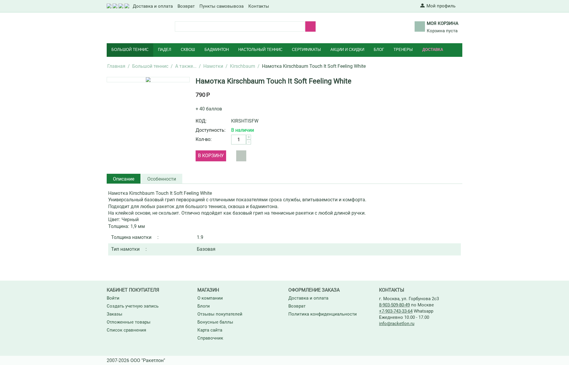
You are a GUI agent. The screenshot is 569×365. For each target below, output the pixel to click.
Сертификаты (306, 49)
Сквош (188, 49)
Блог (379, 49)
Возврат (186, 6)
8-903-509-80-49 (394, 305)
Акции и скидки (347, 49)
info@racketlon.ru (396, 323)
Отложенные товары (129, 322)
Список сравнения (126, 330)
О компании (210, 298)
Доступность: (211, 130)
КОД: (201, 121)
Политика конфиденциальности (322, 314)
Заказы (114, 314)
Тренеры (403, 49)
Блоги (203, 306)
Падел (164, 49)
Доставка (432, 49)
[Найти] (310, 26)
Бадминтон (216, 49)
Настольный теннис (260, 49)
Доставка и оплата (153, 6)
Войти (113, 298)
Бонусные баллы (215, 322)
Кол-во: (204, 139)
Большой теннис (129, 49)
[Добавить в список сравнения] (241, 155)
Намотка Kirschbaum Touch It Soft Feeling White (273, 81)
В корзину (211, 155)
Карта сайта (209, 330)
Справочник (210, 338)
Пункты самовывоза (221, 6)
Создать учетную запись (133, 306)
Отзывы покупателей (219, 314)
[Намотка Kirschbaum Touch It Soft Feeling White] (148, 79)
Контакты (258, 6)
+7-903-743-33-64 (396, 311)
